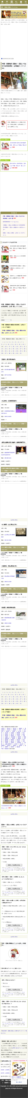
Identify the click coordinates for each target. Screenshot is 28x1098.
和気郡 (6, 741)
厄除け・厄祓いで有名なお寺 (10, 855)
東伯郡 (18, 732)
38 (9, 353)
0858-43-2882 (8, 623)
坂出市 (12, 741)
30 (5, 351)
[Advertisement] (14, 41)
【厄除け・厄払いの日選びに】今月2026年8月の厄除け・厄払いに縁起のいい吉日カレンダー (14, 227)
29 (2, 351)
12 (15, 344)
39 (13, 353)
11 (12, 344)
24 (9, 348)
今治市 (6, 732)
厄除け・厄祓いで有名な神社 (10, 852)
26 (17, 348)
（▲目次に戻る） (14, 520)
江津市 (15, 744)
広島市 (3, 728)
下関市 (13, 731)
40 (17, 353)
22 (2, 348)
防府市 (12, 746)
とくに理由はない (7, 922)
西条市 (12, 739)
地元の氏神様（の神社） (9, 858)
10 (8, 344)
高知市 (6, 735)
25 (13, 348)
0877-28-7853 (8, 375)
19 (17, 346)
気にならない (6, 986)
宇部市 (6, 742)
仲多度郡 (13, 737)
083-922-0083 (8, 540)
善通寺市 (7, 738)
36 (2, 353)
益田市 (8, 745)
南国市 (19, 737)
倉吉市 (18, 739)
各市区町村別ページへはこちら (11, 221)
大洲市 (18, 741)
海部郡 (3, 745)
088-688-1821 (8, 458)
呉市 (20, 730)
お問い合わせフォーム (18, 1048)
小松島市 (19, 742)
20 (20, 346)
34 (20, 351)
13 (19, 344)
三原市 (18, 735)
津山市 (8, 730)
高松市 (7, 731)
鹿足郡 (18, 746)
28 (24, 348)
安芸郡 (18, 734)
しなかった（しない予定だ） (10, 885)
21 (24, 346)
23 (5, 348)
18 (13, 346)
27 (20, 348)
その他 (4, 861)
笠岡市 (20, 745)
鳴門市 (12, 734)
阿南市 (6, 734)
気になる (5, 983)
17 (9, 346)
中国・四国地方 (5, 748)
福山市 (14, 728)
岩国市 (13, 738)
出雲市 (12, 732)
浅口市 (21, 744)
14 (23, 344)
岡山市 (8, 728)
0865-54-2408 (8, 581)
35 (24, 351)
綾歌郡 (6, 739)
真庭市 (14, 745)
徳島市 (19, 738)
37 (5, 353)
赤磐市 (6, 746)
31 (9, 351)
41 (20, 353)
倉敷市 (20, 728)
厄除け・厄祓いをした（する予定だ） (12, 882)
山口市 (19, 731)
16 (5, 346)
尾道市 (14, 730)
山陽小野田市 (8, 744)
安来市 (12, 742)
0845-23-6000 (8, 416)
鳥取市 (12, 735)
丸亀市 (6, 737)
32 (13, 351)
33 (17, 351)
